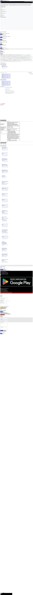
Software (14, 3)
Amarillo (24, 59)
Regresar (2, 51)
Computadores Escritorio (3, 3)
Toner (1, 59)
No (2, 34)
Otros (28, 55)
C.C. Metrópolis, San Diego (4, 273)
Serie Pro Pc (2, 9)
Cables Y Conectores (9, 5)
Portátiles (9, 3)
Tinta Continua (20, 54)
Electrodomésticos (3, 6)
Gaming (12, 4)
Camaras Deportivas (3, 4)
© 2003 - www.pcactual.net (4, 291)
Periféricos (22, 4)
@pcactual (5, 289)
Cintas (23, 60)
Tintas (4, 60)
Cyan (20, 59)
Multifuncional (2, 55)
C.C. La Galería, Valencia (4, 272)
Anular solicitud (2, 314)
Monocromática (19, 55)
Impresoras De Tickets (17, 57)
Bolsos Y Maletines (28, 5)
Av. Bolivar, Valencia (3, 271)
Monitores (11, 3)
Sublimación (15, 4)
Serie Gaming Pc (3, 11)
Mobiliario (1, 5)
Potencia (4, 5)
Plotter (8, 58)
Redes (26, 3)
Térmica (28, 57)
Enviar (1, 311)
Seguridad (13, 5)
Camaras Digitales (30, 3)
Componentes (19, 4)
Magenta (14, 59)
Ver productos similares (3, 120)
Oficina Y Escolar (17, 5)
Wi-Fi (10, 55)
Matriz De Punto (23, 56)
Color (28, 54)
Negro (31, 58)
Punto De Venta (23, 5)
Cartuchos (18, 58)
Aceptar (2, 269)
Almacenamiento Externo (27, 4)
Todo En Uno (2, 13)
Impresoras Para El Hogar (7, 54)
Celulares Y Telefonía (19, 3)
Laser (14, 55)
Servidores (2, 15)
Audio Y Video (8, 4)
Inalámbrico (4, 57)
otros (1, 8)
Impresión (23, 3)
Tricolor (25, 58)
